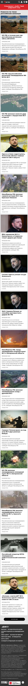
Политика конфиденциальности (9, 678)
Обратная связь (6, 636)
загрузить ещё (14, 619)
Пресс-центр (5, 634)
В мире (4, 288)
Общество (5, 51)
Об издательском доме (15, 629)
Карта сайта (5, 638)
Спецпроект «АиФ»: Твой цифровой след (14, 7)
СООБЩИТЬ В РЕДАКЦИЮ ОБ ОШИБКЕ (12, 640)
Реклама (4, 629)
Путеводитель (16, 636)
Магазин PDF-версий (16, 634)
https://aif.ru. (21, 676)
